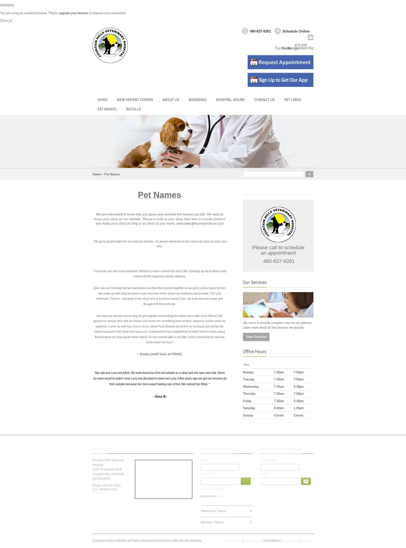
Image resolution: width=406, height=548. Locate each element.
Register (221, 496)
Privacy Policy (253, 540)
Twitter (103, 501)
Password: (207, 474)
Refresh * (307, 540)
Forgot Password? (212, 489)
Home (97, 174)
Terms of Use (233, 540)
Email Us (310, 37)
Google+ (112, 501)
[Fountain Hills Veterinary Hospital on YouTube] (297, 46)
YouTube (120, 501)
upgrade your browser (73, 13)
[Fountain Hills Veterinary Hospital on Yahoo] (304, 46)
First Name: (268, 460)
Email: (205, 460)
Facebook (95, 501)
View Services (256, 336)
